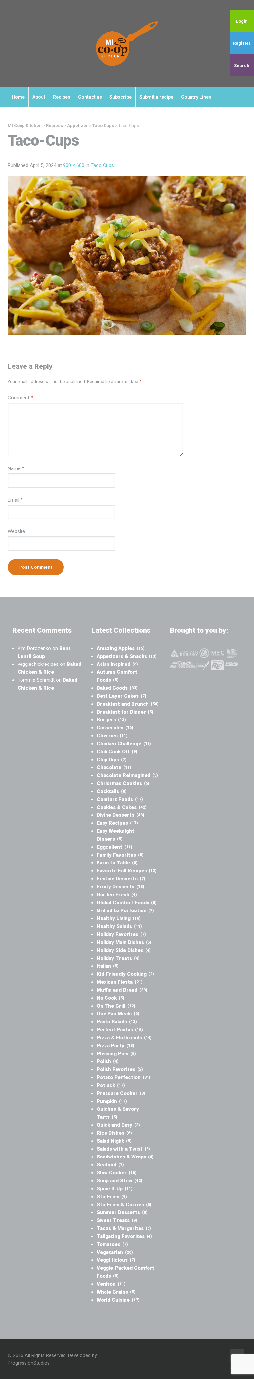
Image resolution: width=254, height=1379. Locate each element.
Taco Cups (102, 165)
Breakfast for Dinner (125, 712)
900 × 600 (73, 165)
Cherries (112, 736)
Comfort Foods (120, 799)
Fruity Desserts (120, 887)
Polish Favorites (120, 1069)
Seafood (110, 1165)
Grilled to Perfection (125, 910)
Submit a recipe (156, 97)
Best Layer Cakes (121, 696)
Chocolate (114, 767)
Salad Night (114, 1141)
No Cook (110, 998)
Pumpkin (112, 1101)
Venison (111, 1284)
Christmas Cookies (123, 783)
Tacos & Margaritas (124, 1228)
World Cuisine (118, 1300)
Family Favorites (120, 855)
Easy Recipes (117, 823)
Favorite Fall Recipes (127, 871)
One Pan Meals (118, 1014)
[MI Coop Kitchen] (127, 43)
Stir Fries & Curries (124, 1204)
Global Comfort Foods (127, 903)
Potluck (111, 1085)
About (38, 97)
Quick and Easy (118, 1125)
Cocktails (112, 791)
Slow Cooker (117, 1173)
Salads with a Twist (123, 1149)
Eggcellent (114, 847)
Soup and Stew (119, 1181)
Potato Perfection (123, 1077)
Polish (108, 1061)
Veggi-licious (116, 1260)
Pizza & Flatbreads (124, 1038)
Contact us (90, 97)
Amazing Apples (121, 648)
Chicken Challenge (124, 744)
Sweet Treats (117, 1220)
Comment (20, 398)
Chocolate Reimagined (127, 775)
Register (242, 43)
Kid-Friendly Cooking (125, 974)
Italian (108, 966)
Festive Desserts (121, 879)
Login (242, 21)
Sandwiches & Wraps (125, 1157)
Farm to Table (117, 863)
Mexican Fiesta (120, 982)
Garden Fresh (117, 895)
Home (18, 97)
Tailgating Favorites (124, 1236)
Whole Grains (116, 1292)
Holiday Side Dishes (124, 950)
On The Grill (116, 1006)
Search (241, 65)
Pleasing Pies (116, 1054)
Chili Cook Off (117, 752)
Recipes (61, 97)
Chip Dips (112, 760)
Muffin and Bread (122, 990)
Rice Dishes (114, 1133)
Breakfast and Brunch (128, 704)
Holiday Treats (118, 958)
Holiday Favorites (121, 934)
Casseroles (115, 728)
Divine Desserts (120, 815)
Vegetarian (115, 1252)
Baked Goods (117, 688)
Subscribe (120, 97)
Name (16, 468)
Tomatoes (112, 1244)
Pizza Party (115, 1046)
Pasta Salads (117, 1022)
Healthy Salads (119, 926)
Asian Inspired (117, 664)
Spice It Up (115, 1189)
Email (15, 500)
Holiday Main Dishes (124, 942)
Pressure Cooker (121, 1093)
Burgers (111, 720)
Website (16, 531)
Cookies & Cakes (122, 807)
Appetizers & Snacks (127, 656)
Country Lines (196, 97)
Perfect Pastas (120, 1030)
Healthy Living (119, 918)
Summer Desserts (122, 1212)
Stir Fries (112, 1197)
